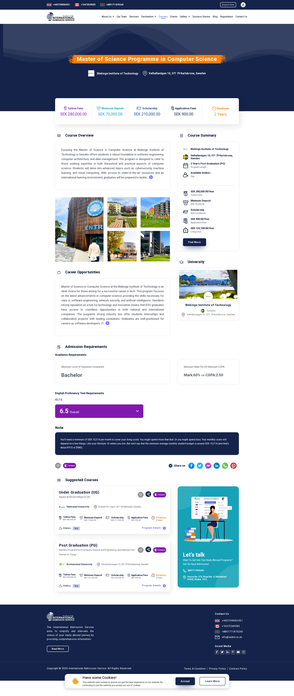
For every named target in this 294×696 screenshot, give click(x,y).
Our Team (122, 16)
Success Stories (201, 16)
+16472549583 (88, 4)
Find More (194, 242)
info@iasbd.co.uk (232, 637)
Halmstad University (78, 506)
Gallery (184, 16)
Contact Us (241, 16)
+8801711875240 (114, 4)
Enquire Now (228, 5)
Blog (215, 16)
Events (173, 16)
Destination (147, 16)
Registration (226, 16)
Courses (163, 16)
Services (134, 16)
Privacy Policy (217, 668)
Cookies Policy (238, 668)
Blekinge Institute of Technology (117, 73)
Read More (58, 649)
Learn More (212, 681)
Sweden (211, 310)
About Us (107, 16)
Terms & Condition (195, 668)
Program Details (151, 527)
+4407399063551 (61, 4)
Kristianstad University (79, 564)
